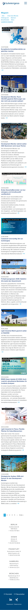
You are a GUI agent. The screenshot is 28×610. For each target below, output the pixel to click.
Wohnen (13, 18)
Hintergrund (5, 18)
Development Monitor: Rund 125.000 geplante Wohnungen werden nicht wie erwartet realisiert (13, 99)
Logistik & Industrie (7, 22)
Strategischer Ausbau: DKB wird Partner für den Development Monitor (12, 478)
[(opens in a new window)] (11, 599)
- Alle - (3, 16)
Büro (12, 20)
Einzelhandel (5, 20)
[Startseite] (3, 3)
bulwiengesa (12, 4)
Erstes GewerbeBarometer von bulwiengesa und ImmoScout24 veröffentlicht (13, 192)
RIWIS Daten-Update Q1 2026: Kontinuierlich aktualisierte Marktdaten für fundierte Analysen (14, 381)
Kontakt (9, 594)
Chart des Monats (12, 16)
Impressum (9, 604)
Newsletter (20, 594)
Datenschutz (17, 604)
